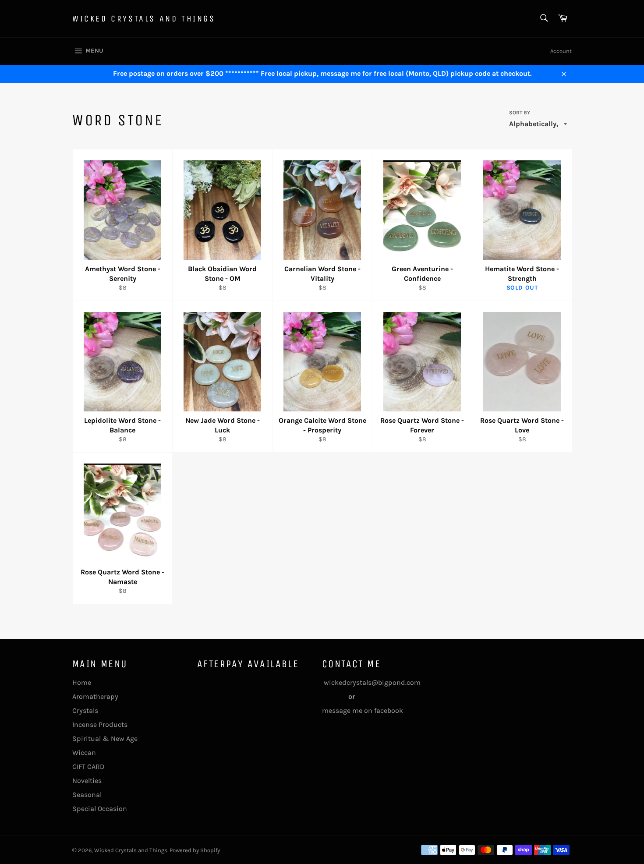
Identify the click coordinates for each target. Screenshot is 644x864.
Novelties (87, 780)
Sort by (519, 113)
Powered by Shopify (195, 850)
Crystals (85, 710)
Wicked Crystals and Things (144, 19)
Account (561, 51)
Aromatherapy (95, 696)
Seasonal (87, 794)
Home (81, 682)
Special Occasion (99, 808)
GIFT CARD (88, 766)
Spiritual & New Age (105, 738)
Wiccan (84, 752)
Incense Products (99, 724)
